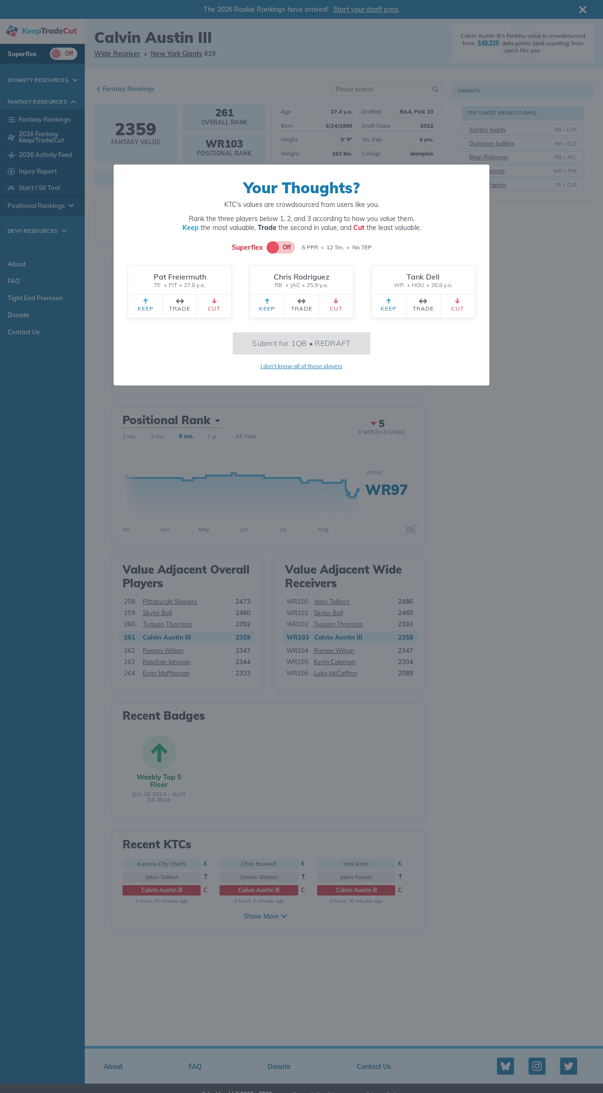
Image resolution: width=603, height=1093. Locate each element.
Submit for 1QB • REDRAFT (301, 343)
